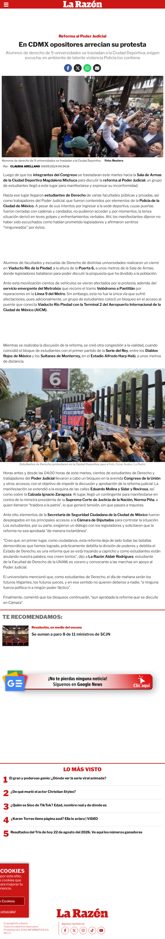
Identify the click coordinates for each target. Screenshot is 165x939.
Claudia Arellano (25, 166)
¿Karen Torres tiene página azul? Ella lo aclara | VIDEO (54, 819)
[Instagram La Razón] (83, 930)
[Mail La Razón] (97, 68)
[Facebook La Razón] (68, 68)
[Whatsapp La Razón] (87, 68)
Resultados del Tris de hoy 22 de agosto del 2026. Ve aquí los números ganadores (76, 832)
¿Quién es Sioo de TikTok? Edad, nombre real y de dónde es (59, 805)
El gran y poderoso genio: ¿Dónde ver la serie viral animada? (57, 778)
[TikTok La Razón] (92, 930)
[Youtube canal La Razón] (101, 930)
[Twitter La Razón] (78, 68)
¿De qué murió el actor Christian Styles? (43, 792)
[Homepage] (82, 4)
